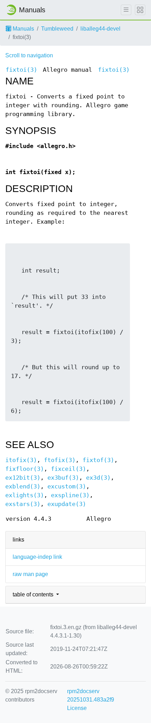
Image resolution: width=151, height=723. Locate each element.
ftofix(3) (60, 460)
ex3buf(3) (63, 477)
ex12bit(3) (22, 477)
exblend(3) (22, 486)
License (77, 708)
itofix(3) (21, 460)
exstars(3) (22, 504)
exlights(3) (24, 495)
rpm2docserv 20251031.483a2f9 (90, 695)
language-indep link (37, 557)
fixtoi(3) (21, 69)
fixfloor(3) (24, 469)
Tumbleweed (57, 29)
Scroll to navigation (29, 55)
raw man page (30, 574)
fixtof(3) (98, 460)
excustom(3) (66, 486)
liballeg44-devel (100, 29)
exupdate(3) (66, 504)
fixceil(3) (68, 469)
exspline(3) (70, 495)
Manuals (22, 29)
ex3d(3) (98, 477)
